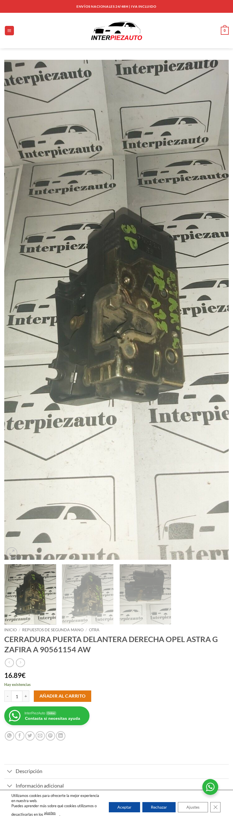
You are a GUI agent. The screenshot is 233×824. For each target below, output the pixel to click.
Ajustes (192, 806)
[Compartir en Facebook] (19, 736)
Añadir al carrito (62, 695)
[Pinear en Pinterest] (50, 736)
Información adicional (40, 786)
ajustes (50, 813)
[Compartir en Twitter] (30, 736)
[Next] (217, 310)
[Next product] (9, 662)
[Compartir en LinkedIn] (60, 736)
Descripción (29, 771)
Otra (94, 630)
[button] (9, 30)
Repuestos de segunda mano (53, 630)
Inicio (10, 630)
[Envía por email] (40, 736)
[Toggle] (9, 772)
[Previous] (16, 310)
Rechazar (159, 806)
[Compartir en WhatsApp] (9, 736)
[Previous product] (20, 662)
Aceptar (124, 806)
